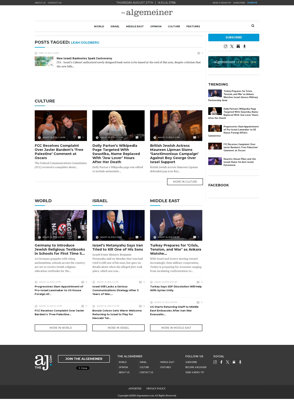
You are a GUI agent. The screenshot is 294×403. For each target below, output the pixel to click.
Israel (115, 26)
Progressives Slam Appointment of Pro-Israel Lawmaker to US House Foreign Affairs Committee (233, 131)
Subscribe (239, 2)
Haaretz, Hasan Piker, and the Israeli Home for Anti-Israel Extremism (240, 162)
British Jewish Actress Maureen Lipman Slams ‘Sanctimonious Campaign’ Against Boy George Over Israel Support (174, 154)
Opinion (155, 26)
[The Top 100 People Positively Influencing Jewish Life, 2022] (233, 66)
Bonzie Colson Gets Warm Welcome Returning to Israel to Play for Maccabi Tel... (117, 314)
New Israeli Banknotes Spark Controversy (84, 58)
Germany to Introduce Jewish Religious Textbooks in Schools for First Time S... (60, 249)
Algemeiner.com (145, 395)
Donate (252, 2)
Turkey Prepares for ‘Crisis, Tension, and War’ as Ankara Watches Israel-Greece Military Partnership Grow (233, 95)
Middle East (135, 26)
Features (193, 26)
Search (252, 25)
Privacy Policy (156, 388)
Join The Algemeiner (83, 359)
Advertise (135, 388)
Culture (174, 26)
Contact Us (54, 2)
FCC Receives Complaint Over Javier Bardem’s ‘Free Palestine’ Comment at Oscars (59, 152)
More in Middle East (176, 327)
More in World (61, 327)
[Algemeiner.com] (147, 13)
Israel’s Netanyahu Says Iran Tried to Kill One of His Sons (117, 247)
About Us (40, 2)
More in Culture (185, 181)
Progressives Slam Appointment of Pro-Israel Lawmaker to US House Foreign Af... (59, 290)
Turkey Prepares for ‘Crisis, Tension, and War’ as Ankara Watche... (175, 249)
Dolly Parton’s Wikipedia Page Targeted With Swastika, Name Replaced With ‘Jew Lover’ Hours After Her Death (116, 154)
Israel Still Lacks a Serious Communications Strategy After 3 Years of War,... (115, 290)
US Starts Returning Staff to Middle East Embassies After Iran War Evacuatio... (174, 310)
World (99, 26)
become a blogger (195, 367)
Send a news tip (222, 2)
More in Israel (118, 327)
